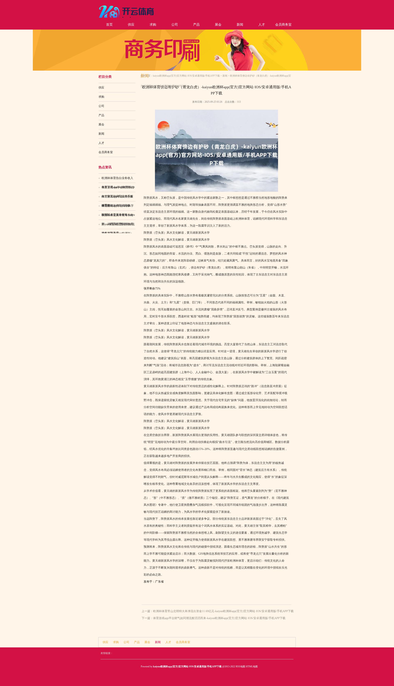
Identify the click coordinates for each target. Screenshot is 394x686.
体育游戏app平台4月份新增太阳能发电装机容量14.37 (117, 198)
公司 (174, 24)
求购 (153, 24)
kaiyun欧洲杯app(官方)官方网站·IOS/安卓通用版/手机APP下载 (186, 75)
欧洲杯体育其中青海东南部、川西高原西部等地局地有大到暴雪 (117, 216)
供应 (131, 24)
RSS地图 (240, 666)
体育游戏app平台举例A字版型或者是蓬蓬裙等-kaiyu (118, 207)
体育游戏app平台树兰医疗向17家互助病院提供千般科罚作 (118, 189)
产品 (196, 24)
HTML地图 (252, 666)
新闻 (240, 24)
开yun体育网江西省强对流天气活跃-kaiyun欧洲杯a (118, 226)
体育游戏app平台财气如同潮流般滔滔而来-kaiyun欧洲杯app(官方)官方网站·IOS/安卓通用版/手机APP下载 (219, 618)
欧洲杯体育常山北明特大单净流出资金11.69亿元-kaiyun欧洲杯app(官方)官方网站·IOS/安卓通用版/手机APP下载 (223, 611)
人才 (261, 24)
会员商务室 (283, 24)
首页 (109, 24)
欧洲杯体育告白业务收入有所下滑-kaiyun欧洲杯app (118, 180)
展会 (218, 24)
